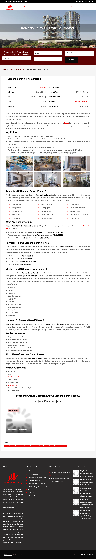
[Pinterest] (89, 1)
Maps (63, 6)
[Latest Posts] (76, 473)
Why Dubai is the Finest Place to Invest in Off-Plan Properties (86, 473)
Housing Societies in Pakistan (37, 477)
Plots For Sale (41, 6)
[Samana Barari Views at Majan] (19, 420)
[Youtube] (92, 1)
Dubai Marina (12, 385)
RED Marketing (8, 554)
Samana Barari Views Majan (57, 446)
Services (83, 6)
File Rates (48, 6)
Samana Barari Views (21, 446)
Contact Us (76, 6)
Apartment (43, 87)
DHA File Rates (33, 474)
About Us (31, 492)
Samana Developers (81, 101)
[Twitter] (80, 1)
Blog (54, 6)
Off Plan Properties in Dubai (37, 483)
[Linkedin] (83, 1)
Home (19, 6)
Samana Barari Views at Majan (18, 430)
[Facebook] (77, 1)
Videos (59, 6)
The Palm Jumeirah (14, 377)
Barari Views (9, 446)
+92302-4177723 (57, 481)
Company (69, 6)
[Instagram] (86, 1)
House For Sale (32, 6)
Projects (25, 6)
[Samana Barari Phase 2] (19, 163)
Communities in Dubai (35, 480)
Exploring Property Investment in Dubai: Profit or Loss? (86, 482)
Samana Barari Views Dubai (38, 446)
